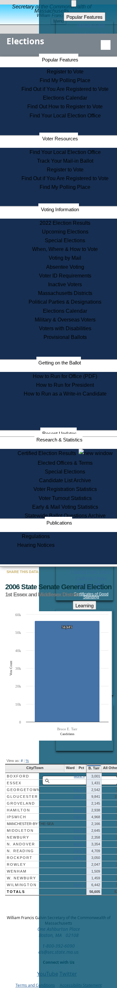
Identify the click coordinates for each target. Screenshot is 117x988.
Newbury (18, 837)
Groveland (21, 803)
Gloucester (22, 796)
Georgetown (23, 790)
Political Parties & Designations (65, 302)
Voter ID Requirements (65, 275)
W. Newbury (21, 878)
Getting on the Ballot (59, 362)
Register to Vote (65, 71)
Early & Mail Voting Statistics (65, 507)
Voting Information (60, 209)
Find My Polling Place (65, 80)
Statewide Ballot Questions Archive (65, 515)
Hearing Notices (36, 545)
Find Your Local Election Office (65, 115)
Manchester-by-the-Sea (30, 824)
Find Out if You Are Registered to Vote (65, 89)
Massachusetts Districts (65, 293)
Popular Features (60, 59)
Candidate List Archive (65, 480)
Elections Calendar (65, 98)
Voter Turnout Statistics (65, 498)
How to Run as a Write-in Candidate (65, 393)
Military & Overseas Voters (65, 319)
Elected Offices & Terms (65, 463)
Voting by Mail (65, 258)
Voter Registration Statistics (65, 489)
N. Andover (21, 844)
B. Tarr (93, 768)
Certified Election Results (48, 453)
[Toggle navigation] (105, 45)
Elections (25, 41)
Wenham (17, 871)
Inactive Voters (65, 284)
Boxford (18, 776)
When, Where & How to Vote (65, 249)
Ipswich (16, 817)
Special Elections (65, 240)
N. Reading (20, 851)
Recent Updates (59, 433)
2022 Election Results (65, 223)
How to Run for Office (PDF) (65, 376)
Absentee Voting (65, 267)
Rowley (16, 864)
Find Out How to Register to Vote (65, 106)
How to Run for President (65, 385)
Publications (59, 523)
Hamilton (18, 810)
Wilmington (22, 885)
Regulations (36, 536)
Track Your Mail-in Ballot (65, 161)
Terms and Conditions (35, 985)
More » (79, 776)
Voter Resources (60, 138)
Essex (14, 783)
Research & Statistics (59, 439)
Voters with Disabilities (65, 328)
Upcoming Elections (65, 231)
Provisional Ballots (65, 337)
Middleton (20, 830)
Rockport (19, 858)
